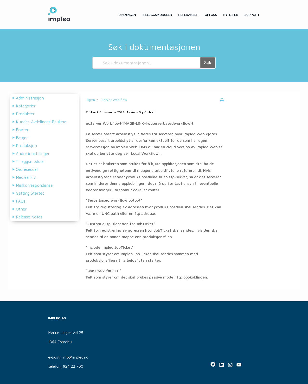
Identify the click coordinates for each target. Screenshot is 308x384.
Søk (207, 62)
